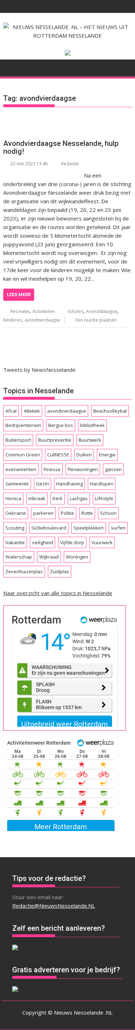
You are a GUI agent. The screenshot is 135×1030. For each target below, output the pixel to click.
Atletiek (32, 411)
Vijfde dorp (72, 542)
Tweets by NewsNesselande (39, 369)
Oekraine (15, 513)
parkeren (43, 513)
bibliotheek (92, 425)
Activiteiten (43, 311)
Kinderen (12, 320)
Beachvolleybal (110, 411)
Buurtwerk (89, 440)
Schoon (108, 513)
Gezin (42, 483)
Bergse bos (60, 425)
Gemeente (17, 483)
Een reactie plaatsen (96, 320)
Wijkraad (49, 557)
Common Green (22, 454)
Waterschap (18, 557)
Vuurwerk (102, 542)
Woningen (77, 557)
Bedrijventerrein (23, 425)
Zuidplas (59, 571)
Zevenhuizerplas (24, 571)
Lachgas (79, 498)
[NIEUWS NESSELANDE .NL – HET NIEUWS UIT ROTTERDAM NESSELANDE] (10, 67)
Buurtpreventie (54, 440)
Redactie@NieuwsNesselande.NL (53, 905)
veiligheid (42, 542)
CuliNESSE (58, 454)
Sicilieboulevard (48, 528)
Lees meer (19, 294)
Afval (11, 411)
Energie (107, 454)
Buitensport (18, 440)
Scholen (75, 311)
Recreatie (20, 311)
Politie (67, 513)
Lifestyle (104, 498)
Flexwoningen (83, 469)
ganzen (113, 469)
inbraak (36, 498)
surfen (118, 528)
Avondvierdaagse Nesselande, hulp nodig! (60, 147)
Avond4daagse (101, 311)
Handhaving (69, 483)
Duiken (84, 454)
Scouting (14, 528)
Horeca (13, 498)
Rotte (87, 513)
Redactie (70, 164)
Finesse (52, 469)
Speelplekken (88, 528)
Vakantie (15, 542)
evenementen (20, 469)
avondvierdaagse (42, 320)
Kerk (58, 498)
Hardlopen (101, 483)
